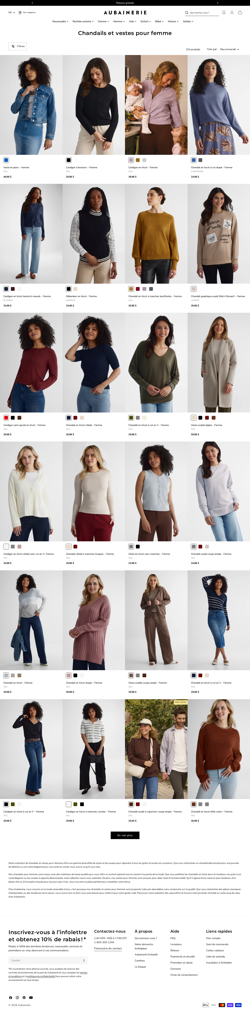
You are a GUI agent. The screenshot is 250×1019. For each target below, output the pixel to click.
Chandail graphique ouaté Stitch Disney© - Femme (218, 296)
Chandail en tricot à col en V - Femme (148, 425)
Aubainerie (24, 1005)
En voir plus (125, 835)
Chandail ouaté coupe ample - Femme (211, 554)
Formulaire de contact (108, 948)
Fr (10, 12)
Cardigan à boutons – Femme (81, 167)
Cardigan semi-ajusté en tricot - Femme (24, 425)
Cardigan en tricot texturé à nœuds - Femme (27, 296)
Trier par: (212, 49)
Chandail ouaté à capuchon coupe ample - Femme (155, 811)
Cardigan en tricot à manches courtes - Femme (91, 811)
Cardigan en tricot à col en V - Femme (23, 811)
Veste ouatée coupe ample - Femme (147, 682)
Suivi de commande (217, 944)
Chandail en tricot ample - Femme (84, 682)
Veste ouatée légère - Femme (206, 425)
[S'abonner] (83, 960)
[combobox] (204, 12)
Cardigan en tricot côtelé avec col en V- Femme (28, 554)
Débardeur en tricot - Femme (81, 296)
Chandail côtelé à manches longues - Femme (90, 554)
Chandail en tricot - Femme (17, 682)
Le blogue (140, 966)
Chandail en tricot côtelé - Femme (84, 425)
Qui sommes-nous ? (146, 938)
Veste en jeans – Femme (16, 167)
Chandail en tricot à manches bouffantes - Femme (155, 296)
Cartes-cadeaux (215, 950)
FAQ (173, 938)
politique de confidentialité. (41, 976)
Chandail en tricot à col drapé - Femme (211, 167)
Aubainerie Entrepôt (146, 954)
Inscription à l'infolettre (219, 962)
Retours (174, 950)
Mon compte (213, 938)
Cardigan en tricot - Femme (142, 167)
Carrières (140, 960)
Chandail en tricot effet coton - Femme (211, 811)
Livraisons (176, 944)
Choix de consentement (183, 975)
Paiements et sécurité (182, 956)
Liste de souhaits (215, 956)
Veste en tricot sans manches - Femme (149, 554)
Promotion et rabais (181, 962)
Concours (175, 968)
